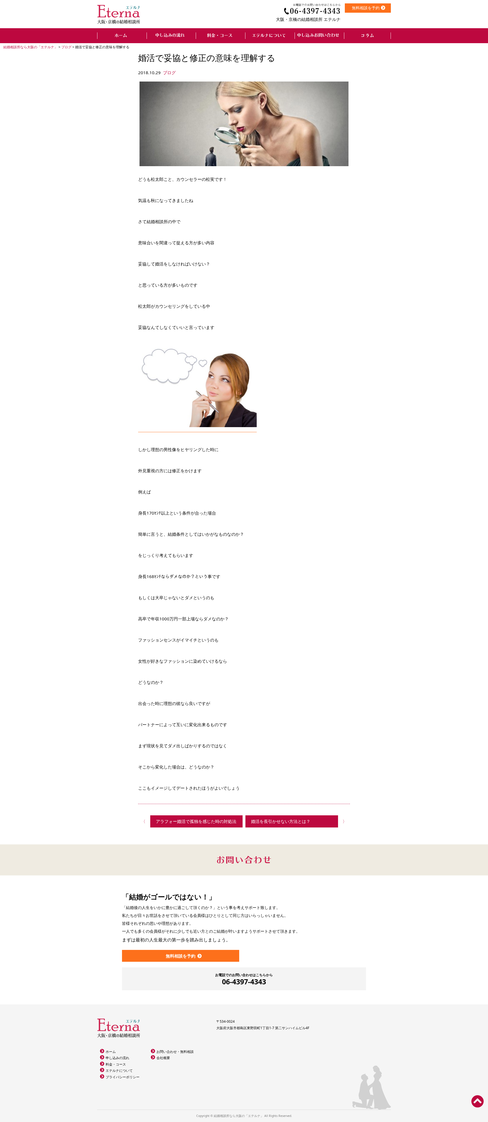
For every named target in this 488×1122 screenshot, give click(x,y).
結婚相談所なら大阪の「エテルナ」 (238, 1116)
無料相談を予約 (366, 7)
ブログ (169, 72)
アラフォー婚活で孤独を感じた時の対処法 (196, 821)
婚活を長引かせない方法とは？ (280, 821)
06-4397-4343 (244, 979)
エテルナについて (119, 1070)
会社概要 (163, 1057)
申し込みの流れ (117, 1057)
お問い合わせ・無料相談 (175, 1051)
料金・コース (116, 1064)
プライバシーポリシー (123, 1077)
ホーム (111, 1051)
